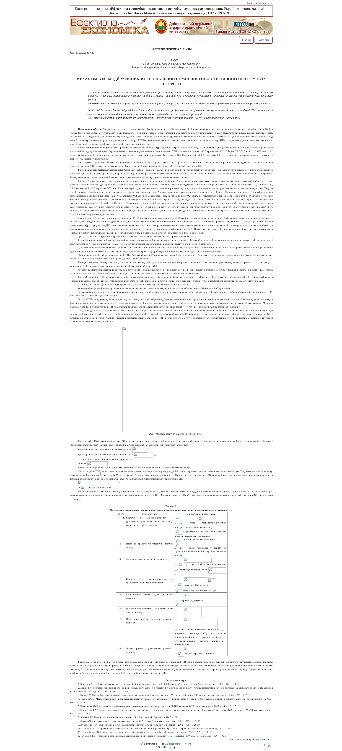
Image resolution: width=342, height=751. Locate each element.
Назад (246, 40)
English (251, 3)
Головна (263, 40)
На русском (265, 3)
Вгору (267, 745)
